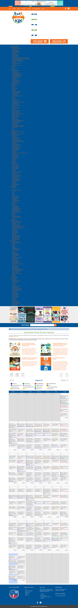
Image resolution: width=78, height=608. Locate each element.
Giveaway (29, 8)
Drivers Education (15, 197)
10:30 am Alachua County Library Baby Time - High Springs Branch (47, 474)
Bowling (13, 89)
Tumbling (13, 274)
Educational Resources (16, 51)
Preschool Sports (15, 259)
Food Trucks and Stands (16, 176)
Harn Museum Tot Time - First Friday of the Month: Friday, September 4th (29, 358)
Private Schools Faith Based (17, 59)
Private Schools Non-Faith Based (17, 61)
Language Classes (15, 202)
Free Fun (13, 97)
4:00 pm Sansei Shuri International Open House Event (21, 478)
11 (26, 454)
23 (9, 521)
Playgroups (14, 78)
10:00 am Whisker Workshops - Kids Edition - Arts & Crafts (30, 430)
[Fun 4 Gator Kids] (18, 17)
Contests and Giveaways (16, 280)
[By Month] (11, 375)
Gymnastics (14, 252)
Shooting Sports (15, 262)
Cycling (13, 246)
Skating (13, 118)
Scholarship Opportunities (16, 63)
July (13, 380)
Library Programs (27, 385)
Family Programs (15, 198)
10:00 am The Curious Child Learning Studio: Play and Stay (21, 496)
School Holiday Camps (16, 46)
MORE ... (67, 417)
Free (25, 388)
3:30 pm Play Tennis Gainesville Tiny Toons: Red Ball (21, 473)
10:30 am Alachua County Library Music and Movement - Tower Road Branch (30, 440)
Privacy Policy (27, 592)
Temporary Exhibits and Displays (17, 125)
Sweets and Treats (15, 238)
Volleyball (13, 275)
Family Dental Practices (16, 146)
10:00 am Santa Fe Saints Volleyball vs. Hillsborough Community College (55, 534)
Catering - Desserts (15, 167)
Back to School (14, 279)
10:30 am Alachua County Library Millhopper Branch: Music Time (38, 440)
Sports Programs (13, 240)
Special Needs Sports (15, 266)
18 (26, 487)
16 (9, 487)
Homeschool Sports (15, 254)
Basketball (14, 243)
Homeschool (14, 53)
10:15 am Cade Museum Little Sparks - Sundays (13, 467)
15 (61, 454)
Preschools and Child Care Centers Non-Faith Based (21, 58)
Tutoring (13, 66)
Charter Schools (15, 49)
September (63, 380)
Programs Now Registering (16, 208)
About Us (26, 593)
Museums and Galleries (16, 110)
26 (35, 521)
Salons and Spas (15, 117)
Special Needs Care (15, 158)
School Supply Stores (15, 236)
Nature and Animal (15, 205)
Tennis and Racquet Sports (16, 273)
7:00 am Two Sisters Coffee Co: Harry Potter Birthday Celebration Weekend (64, 402)
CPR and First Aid (15, 142)
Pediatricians (14, 157)
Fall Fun (13, 283)
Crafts (13, 194)
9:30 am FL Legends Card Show (12, 533)
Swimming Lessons (15, 272)
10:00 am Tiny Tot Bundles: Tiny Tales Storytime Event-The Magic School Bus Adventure (29, 462)
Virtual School (14, 67)
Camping (13, 90)
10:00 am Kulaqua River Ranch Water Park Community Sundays (12, 567)
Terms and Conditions (28, 590)
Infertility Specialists (15, 149)
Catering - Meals (15, 168)
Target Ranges (14, 124)
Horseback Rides (15, 103)
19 (35, 487)
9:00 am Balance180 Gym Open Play (55, 424)
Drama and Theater (15, 196)
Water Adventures (15, 130)
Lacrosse (13, 256)
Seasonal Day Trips (15, 296)
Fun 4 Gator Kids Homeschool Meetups (59, 358)
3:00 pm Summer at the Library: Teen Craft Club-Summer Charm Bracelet (21, 446)
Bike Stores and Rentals (16, 222)
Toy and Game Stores (16, 239)
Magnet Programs (15, 55)
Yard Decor (14, 185)
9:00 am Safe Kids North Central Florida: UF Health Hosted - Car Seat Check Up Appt (47, 491)
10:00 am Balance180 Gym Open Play (13, 445)
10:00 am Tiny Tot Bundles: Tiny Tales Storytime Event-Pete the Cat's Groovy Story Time (30, 497)
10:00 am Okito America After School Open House (55, 434)
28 (52, 521)
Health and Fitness (15, 253)
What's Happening (13, 278)
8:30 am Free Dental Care (64, 538)
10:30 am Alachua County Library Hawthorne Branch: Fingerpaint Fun (29, 514)
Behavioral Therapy (15, 134)
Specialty (13, 213)
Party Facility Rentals (15, 180)
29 (61, 521)
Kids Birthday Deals (15, 179)
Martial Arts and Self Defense (17, 257)
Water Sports (14, 276)
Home (10, 8)
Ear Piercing (14, 229)
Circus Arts (14, 190)
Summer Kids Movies (15, 301)
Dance (13, 195)
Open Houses (14, 292)
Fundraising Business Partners (17, 74)
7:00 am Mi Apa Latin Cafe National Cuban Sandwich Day (12, 524)
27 (43, 521)
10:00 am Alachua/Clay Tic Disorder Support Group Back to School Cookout (13, 440)
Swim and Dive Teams (16, 271)
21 (52, 487)
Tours (13, 128)
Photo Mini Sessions (15, 293)
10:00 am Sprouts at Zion (38, 434)
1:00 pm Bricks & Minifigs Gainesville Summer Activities (21, 439)
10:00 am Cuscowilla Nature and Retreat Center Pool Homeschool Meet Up (21, 529)
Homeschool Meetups (36, 8)
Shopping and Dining (13, 220)
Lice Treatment (14, 150)
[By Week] (17, 375)
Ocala (30, 6)
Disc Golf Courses (15, 93)
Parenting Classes (15, 207)
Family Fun (14, 383)
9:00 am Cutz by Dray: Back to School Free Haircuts (13, 430)
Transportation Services (16, 65)
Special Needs (27, 383)
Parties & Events (13, 162)
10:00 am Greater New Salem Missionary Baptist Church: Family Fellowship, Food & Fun (12, 540)
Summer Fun (14, 300)
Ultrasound (14, 159)
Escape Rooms (14, 94)
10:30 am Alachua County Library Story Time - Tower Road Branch (47, 539)
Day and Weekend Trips (16, 92)
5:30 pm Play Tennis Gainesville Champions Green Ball (21, 577)
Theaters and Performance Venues (18, 126)
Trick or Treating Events (16, 302)
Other (49, 385)
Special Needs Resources (16, 81)
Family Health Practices (16, 147)
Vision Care (14, 160)
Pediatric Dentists (15, 155)
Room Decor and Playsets (16, 235)
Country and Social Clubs (16, 91)
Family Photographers (16, 73)
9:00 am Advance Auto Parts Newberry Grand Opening (13, 496)
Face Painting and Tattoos (16, 175)
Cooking (13, 193)
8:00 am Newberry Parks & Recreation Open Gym (64, 434)
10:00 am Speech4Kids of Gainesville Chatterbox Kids (39, 529)
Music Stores (14, 234)
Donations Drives (15, 281)
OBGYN (13, 151)
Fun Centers (14, 99)
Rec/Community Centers (16, 115)
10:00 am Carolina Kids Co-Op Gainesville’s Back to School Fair (55, 474)
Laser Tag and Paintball (16, 105)
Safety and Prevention (16, 210)
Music (13, 204)
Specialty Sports (15, 267)
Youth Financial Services (16, 83)
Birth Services (14, 137)
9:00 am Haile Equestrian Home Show (12, 557)
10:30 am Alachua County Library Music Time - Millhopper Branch (38, 474)
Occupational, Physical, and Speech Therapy (19, 152)
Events (43, 8)
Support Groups (15, 82)
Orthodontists (14, 153)
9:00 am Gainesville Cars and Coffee (12, 461)
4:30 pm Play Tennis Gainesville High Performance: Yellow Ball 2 (21, 547)
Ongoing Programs (16, 388)
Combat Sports (14, 245)
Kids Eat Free (14, 233)
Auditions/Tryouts (39, 385)
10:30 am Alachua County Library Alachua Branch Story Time (47, 446)
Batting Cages (14, 88)
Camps (11, 45)
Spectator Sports (15, 119)
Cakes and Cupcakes (15, 166)
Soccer (13, 264)
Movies (13, 109)
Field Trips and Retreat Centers (17, 95)
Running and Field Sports (16, 261)
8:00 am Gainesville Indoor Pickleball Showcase (64, 439)
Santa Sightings (14, 295)
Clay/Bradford (52, 6)
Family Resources (13, 69)
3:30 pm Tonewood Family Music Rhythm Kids (21, 507)
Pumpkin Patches (15, 294)
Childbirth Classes (15, 139)
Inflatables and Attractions (16, 178)
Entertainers (14, 174)
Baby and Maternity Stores (16, 221)
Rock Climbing (14, 260)
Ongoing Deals (14, 291)
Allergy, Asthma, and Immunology (17, 133)
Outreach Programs (15, 206)
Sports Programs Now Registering (18, 269)
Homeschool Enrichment (16, 200)
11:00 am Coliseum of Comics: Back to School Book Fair (13, 577)
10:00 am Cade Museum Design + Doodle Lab (47, 425)
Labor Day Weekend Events (17, 290)
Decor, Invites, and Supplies (17, 171)
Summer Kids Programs (16, 216)
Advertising (23, 8)
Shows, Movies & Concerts (17, 385)
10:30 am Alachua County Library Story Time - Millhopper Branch (29, 479)
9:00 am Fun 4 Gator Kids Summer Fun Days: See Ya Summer (30, 425)
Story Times (14, 215)
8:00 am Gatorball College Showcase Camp (64, 414)
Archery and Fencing (15, 241)
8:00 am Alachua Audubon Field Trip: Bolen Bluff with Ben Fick (64, 534)
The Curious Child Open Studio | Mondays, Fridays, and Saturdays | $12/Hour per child (29, 344)
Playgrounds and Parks (16, 112)
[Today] (22, 375)
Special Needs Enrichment (16, 212)
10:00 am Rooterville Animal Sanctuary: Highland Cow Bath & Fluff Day (12, 435)
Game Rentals (14, 177)
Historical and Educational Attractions (18, 102)
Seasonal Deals (14, 297)
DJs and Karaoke (15, 173)
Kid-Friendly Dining (15, 232)
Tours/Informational (52, 383)
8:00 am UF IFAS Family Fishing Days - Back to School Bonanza (64, 474)
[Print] (61, 375)
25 (26, 521)
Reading (13, 62)
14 (52, 454)
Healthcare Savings (15, 148)
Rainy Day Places (15, 114)
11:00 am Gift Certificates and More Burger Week (21, 533)
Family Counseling (15, 145)
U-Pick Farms (14, 304)
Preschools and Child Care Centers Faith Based (20, 57)
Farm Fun (14, 285)
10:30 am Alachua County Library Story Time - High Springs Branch (38, 468)
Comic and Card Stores (16, 225)
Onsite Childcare (15, 56)
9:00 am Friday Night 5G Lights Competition (30, 457)
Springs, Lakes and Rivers (16, 121)
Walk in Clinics (14, 161)
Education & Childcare (14, 47)
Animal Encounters (15, 85)
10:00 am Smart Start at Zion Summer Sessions (21, 430)
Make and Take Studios (16, 107)
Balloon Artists (14, 165)
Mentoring (14, 203)
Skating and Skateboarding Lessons (18, 263)
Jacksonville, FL (43, 595)
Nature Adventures (15, 111)
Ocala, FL (42, 593)
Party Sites (14, 182)
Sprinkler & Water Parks (16, 122)
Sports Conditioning (15, 268)
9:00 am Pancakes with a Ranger (47, 524)
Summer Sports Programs (16, 270)
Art (12, 188)
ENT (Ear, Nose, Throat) (16, 144)
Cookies (13, 170)
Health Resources (13, 132)
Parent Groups (14, 77)
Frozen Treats (14, 231)
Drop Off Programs (15, 50)
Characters (14, 169)
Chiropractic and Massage (16, 140)
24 (18, 521)
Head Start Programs (15, 52)
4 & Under (14, 187)
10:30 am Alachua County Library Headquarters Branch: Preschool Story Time (38, 446)
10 (18, 454)
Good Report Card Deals (16, 286)
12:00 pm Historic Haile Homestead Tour (13, 507)
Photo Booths (14, 183)
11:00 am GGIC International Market (12, 473)
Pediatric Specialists (15, 156)
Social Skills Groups (15, 80)
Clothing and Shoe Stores (16, 224)
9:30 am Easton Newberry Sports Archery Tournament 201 (64, 514)
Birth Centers (14, 136)
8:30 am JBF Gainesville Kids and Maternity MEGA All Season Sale (12, 426)
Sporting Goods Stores (16, 237)
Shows (13, 298)
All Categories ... (51, 388)
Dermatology (14, 143)
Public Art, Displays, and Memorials (18, 113)
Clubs (13, 192)
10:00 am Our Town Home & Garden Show (13, 561)
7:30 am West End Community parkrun (64, 406)
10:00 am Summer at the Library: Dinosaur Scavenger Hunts (21, 425)
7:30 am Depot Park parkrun (64, 410)
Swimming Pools (15, 123)
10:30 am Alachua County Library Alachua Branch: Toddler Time (29, 446)
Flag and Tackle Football (16, 249)
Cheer (13, 244)
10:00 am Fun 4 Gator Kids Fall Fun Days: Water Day (30, 524)
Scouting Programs (15, 211)
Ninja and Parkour (15, 258)
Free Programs (14, 199)
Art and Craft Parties (15, 164)
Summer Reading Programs (17, 217)
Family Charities (15, 71)
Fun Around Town (13, 84)
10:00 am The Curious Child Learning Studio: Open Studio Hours (56, 538)
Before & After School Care (16, 48)
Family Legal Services (16, 72)
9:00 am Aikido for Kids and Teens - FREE (64, 445)
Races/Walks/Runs (40, 383)
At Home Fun (14, 87)
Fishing (13, 96)
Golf (13, 251)
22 (61, 487)
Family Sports (14, 248)
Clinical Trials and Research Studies (18, 141)
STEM (13, 214)
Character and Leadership (16, 189)
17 (18, 487)
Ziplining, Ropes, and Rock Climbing (18, 131)
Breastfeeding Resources (16, 138)
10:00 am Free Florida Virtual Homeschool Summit (56, 507)
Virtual (13, 218)
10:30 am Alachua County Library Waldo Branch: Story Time (30, 467)
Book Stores (14, 223)
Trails (13, 129)
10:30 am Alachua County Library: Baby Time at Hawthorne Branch (29, 529)
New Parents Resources (16, 76)
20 (43, 487)
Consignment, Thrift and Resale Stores (18, 226)
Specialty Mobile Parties (16, 184)
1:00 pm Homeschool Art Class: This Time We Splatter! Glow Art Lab (21, 562)
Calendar (14, 8)
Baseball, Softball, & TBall (16, 242)
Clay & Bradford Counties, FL (45, 596)
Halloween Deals (15, 287)
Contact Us (27, 594)
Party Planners (14, 181)
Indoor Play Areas (15, 104)
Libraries (13, 106)
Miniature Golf (14, 108)
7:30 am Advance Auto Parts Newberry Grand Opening (56, 457)
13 (43, 454)
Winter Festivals (15, 305)
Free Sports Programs (16, 250)
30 (9, 554)
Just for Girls (14, 201)
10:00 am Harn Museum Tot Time (55, 445)
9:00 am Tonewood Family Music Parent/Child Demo (21, 490)
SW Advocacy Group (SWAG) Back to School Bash (64, 396)
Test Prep (13, 64)
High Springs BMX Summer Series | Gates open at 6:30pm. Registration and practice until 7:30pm (60, 344)
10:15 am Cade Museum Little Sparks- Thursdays (47, 439)
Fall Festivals (14, 282)
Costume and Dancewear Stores (17, 227)
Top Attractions (14, 127)
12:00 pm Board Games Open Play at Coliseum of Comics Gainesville (12, 479)
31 (18, 554)
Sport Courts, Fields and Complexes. (18, 120)
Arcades (13, 86)
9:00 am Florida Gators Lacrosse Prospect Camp (12, 490)
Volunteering (14, 219)
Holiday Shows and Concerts (17, 289)
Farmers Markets (15, 230)
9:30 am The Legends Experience (13, 528)
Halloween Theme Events (16, 288)
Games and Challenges (16, 100)
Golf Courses (14, 101)
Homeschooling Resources (16, 75)
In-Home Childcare (15, 54)
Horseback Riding (15, 255)
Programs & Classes (13, 186)
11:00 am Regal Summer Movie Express (20, 434)
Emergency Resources (16, 70)
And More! (42, 598)
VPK (13, 68)
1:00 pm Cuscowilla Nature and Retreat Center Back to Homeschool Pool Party (21, 468)
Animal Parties (14, 163)
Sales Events (38, 388)
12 (35, 454)
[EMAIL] (66, 375)
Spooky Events (14, 299)
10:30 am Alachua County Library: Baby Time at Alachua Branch (38, 462)
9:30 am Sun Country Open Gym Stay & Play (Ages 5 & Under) (38, 425)
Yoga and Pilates (15, 277)
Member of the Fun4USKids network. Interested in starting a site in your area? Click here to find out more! (46, 590)
